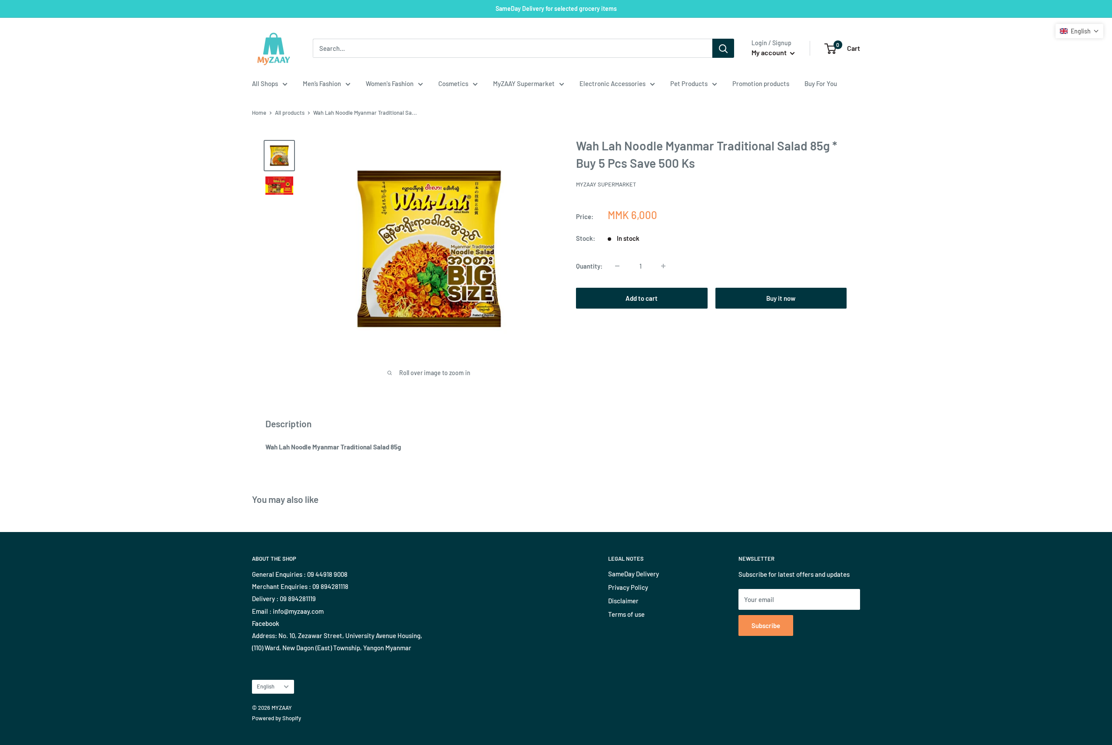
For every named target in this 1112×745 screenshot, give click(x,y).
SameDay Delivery (633, 574)
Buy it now (780, 298)
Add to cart (642, 298)
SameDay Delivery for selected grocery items (556, 8)
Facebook (265, 623)
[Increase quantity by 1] (663, 266)
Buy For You (820, 83)
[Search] (723, 48)
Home (259, 112)
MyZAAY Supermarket (524, 83)
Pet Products (689, 83)
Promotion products (760, 83)
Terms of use (626, 614)
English (266, 686)
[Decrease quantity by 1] (617, 266)
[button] (1079, 31)
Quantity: (589, 266)
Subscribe (765, 625)
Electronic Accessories (612, 83)
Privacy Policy (628, 587)
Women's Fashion (390, 83)
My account (769, 52)
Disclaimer (623, 601)
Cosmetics (453, 83)
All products (289, 112)
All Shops (265, 83)
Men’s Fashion (322, 83)
